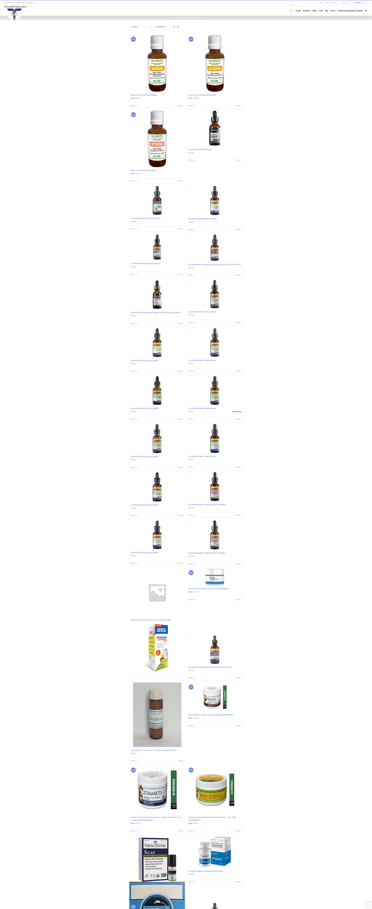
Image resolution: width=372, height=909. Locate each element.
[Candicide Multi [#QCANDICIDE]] (215, 128)
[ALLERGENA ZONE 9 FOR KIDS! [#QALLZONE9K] (215, 535)
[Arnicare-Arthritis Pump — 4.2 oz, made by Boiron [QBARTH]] (157, 648)
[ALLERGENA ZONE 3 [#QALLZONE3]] (215, 342)
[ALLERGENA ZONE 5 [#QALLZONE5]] (215, 390)
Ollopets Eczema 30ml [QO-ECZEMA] (202, 95)
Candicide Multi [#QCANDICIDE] (200, 149)
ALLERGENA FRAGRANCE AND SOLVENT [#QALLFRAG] (210, 667)
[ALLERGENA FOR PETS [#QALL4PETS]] (157, 200)
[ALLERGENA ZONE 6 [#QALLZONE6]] (157, 438)
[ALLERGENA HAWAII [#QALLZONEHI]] (215, 201)
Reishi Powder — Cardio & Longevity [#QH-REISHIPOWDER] (211, 715)
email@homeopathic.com (28, 2)
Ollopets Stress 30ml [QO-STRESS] (144, 170)
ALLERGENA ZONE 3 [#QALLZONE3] (202, 360)
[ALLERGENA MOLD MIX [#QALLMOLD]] (157, 247)
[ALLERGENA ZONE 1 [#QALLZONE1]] (215, 294)
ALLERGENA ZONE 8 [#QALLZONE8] (144, 505)
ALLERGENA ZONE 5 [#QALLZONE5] (202, 408)
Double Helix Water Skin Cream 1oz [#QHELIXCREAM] (208, 589)
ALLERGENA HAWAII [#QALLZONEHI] (203, 219)
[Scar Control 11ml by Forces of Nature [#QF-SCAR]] (157, 859)
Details (181, 105)
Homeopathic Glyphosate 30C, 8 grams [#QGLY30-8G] (150, 620)
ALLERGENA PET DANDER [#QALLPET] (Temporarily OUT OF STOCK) (215, 264)
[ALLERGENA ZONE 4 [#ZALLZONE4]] (157, 390)
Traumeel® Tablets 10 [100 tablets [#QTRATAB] (206, 871)
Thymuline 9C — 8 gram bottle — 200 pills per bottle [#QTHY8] (153, 750)
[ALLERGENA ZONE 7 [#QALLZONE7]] (215, 438)
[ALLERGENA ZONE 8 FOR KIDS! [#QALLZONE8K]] (215, 486)
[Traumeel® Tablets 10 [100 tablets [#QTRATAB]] (215, 851)
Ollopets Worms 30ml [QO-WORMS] (144, 95)
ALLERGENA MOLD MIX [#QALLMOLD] (145, 263)
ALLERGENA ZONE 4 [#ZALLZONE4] (144, 408)
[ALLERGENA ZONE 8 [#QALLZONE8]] (157, 487)
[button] (366, 10)
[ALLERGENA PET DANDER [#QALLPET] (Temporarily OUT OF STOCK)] (215, 247)
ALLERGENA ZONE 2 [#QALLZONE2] (144, 360)
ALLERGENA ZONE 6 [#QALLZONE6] (144, 456)
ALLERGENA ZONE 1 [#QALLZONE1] (202, 312)
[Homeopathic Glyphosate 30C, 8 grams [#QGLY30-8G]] (157, 592)
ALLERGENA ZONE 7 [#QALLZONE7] (202, 456)
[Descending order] (151, 27)
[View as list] (178, 27)
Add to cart (135, 105)
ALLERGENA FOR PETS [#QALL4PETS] (145, 218)
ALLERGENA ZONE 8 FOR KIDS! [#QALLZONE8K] (207, 504)
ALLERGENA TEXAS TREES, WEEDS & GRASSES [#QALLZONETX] (156, 312)
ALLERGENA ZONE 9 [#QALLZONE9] (144, 552)
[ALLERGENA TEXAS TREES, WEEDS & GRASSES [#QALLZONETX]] (157, 294)
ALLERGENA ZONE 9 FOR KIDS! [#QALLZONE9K (207, 553)
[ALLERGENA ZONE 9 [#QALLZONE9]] (157, 534)
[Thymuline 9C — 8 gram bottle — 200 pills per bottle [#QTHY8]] (157, 715)
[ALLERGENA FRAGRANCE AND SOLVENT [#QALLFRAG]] (215, 649)
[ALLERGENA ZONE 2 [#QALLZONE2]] (157, 342)
